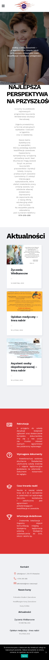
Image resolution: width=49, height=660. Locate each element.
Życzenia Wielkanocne (24, 619)
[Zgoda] (46, 652)
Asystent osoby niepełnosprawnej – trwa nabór (24, 367)
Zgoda (24, 656)
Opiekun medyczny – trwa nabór (24, 630)
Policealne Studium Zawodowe (24, 597)
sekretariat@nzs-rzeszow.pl (27, 584)
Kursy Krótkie (24, 606)
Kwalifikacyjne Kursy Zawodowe (24, 601)
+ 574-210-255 (22, 579)
